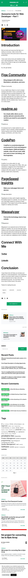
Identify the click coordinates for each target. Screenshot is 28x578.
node (17, 431)
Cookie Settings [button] (6, 574)
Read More (23, 509)
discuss (21, 427)
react (17, 444)
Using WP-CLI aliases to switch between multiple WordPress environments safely (13, 377)
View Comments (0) (13, 303)
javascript (19, 290)
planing (2, 433)
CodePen (8, 140)
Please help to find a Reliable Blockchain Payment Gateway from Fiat (16, 318)
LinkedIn (4, 260)
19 (17, 465)
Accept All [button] (13, 574)
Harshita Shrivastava (6, 20)
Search (3, 346)
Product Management (8, 438)
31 (10, 470)
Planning (6, 433)
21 (24, 465)
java (14, 429)
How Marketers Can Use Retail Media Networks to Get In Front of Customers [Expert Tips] (13, 406)
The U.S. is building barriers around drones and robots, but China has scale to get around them (13, 372)
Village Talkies (5, 389)
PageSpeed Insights (10, 181)
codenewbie (11, 290)
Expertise (3, 429)
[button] (2, 2)
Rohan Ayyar (4, 524)
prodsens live (7, 436)
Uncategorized (22, 447)
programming (5, 440)
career (9, 426)
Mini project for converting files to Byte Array (13, 551)
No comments (18, 10)
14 (24, 463)
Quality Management (8, 444)
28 (24, 468)
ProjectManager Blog (5, 442)
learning (23, 429)
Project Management (15, 440)
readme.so (9, 109)
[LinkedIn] (13, 5)
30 (6, 470)
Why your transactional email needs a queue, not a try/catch (13, 358)
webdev (4, 292)
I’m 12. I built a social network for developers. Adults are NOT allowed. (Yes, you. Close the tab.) (13, 367)
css (10, 427)
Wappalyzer (10, 212)
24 (10, 468)
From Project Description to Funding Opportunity (13, 363)
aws (23, 424)
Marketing (5, 332)
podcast (10, 433)
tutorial (12, 447)
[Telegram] (16, 5)
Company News (17, 426)
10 (10, 463)
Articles (11, 424)
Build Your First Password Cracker (11, 501)
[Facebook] (11, 5)
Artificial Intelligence (18, 424)
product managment (21, 438)
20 (21, 465)
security (21, 444)
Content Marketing (5, 427)
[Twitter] (14, 5)
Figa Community (13, 75)
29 (3, 470)
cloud (13, 426)
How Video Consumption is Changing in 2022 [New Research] (10, 336)
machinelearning (4, 431)
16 (6, 465)
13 (21, 463)
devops (17, 427)
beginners (4, 290)
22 (3, 468)
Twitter (4, 254)
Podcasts (14, 433)
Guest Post (11, 429)
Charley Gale (4, 508)
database (13, 427)
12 (17, 463)
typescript (16, 447)
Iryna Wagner (4, 558)
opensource (21, 431)
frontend (6, 429)
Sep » (14, 472)
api (3, 424)
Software (3, 10)
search (22, 348)
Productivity (17, 436)
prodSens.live (14, 2)
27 (21, 468)
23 (6, 468)
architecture (7, 424)
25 (14, 468)
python (12, 442)
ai (1, 424)
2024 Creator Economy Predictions (19, 410)
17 (10, 465)
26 (17, 468)
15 (3, 465)
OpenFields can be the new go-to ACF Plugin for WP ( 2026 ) (13, 518)
